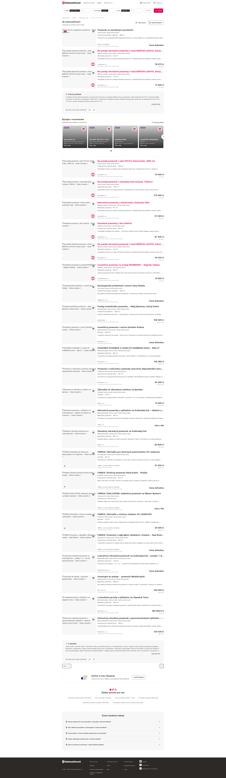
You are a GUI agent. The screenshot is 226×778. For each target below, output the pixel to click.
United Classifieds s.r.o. (76, 769)
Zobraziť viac (155, 104)
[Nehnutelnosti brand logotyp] (71, 3)
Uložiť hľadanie (157, 23)
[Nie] (94, 110)
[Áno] (89, 110)
